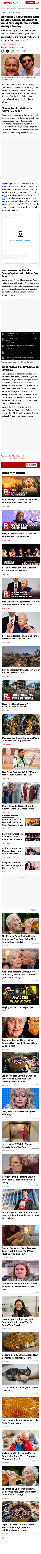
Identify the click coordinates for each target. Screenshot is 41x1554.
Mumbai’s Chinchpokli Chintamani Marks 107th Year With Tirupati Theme (20, 739)
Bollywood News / (28, 8)
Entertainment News (8, 47)
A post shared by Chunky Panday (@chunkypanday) (20, 263)
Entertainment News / (14, 8)
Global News (6, 540)
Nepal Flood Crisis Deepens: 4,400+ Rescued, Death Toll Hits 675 (17, 705)
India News (5, 506)
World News (6, 676)
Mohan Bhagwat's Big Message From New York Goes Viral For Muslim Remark (21, 603)
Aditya (19, 126)
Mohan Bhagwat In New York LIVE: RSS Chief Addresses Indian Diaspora (19, 501)
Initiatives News (7, 744)
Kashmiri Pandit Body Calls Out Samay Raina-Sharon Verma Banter (19, 569)
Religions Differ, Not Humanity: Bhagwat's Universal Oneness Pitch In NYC (20, 637)
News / (3, 8)
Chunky (35, 115)
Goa (22, 99)
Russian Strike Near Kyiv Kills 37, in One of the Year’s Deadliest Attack (20, 671)
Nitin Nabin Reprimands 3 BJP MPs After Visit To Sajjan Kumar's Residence (20, 773)
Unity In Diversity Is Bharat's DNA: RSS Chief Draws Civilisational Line (19, 535)
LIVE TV (31, 2)
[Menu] (37, 2)
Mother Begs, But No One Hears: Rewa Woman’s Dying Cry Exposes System (19, 807)
